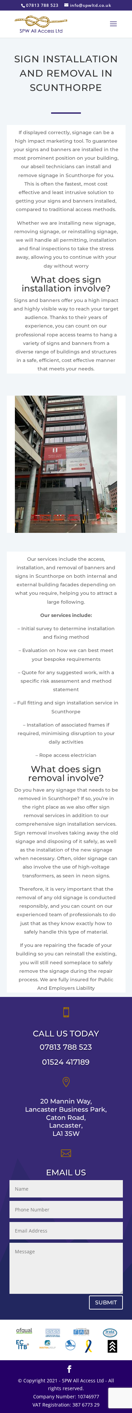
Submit (106, 1302)
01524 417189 (66, 1062)
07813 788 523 (66, 1047)
